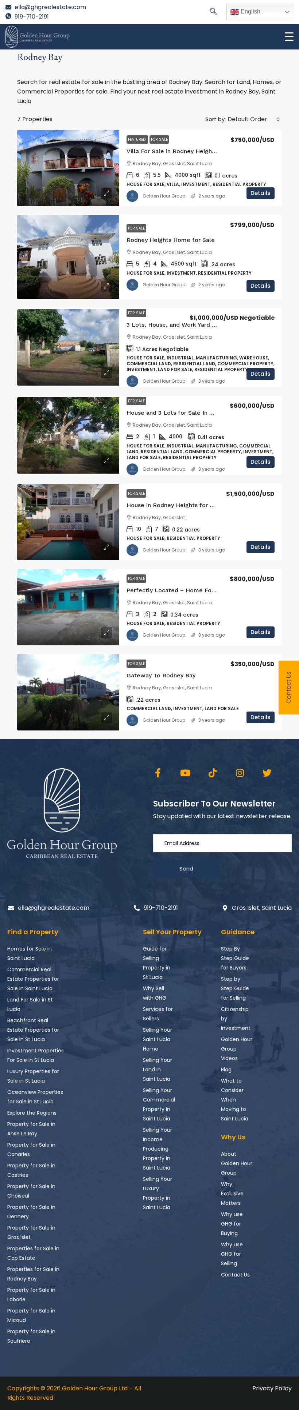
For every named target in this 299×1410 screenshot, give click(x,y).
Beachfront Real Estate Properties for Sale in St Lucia (33, 1030)
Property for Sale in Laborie (31, 1294)
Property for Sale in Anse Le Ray (31, 1128)
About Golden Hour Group (236, 1163)
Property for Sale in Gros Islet (31, 1232)
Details (261, 193)
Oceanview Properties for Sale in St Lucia (35, 1096)
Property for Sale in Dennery (31, 1211)
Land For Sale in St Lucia (30, 1004)
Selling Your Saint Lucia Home (157, 1039)
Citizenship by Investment (236, 1018)
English (249, 11)
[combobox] (253, 119)
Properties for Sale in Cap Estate (33, 1253)
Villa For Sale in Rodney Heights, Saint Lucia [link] (189, 151)
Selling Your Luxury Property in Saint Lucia (157, 1193)
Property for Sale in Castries (31, 1170)
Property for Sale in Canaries (31, 1149)
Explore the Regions (32, 1112)
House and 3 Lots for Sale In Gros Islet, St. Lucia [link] (196, 412)
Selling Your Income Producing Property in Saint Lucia (157, 1148)
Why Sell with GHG (154, 993)
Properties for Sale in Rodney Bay (33, 1274)
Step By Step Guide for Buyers (235, 958)
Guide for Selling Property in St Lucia (156, 963)
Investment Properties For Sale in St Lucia (35, 1055)
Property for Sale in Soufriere (31, 1336)
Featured (137, 139)
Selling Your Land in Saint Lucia (157, 1069)
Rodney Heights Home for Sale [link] (171, 239)
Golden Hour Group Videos (236, 1049)
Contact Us (235, 1274)
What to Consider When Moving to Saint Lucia (234, 1099)
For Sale (159, 139)
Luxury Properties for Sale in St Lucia (33, 1076)
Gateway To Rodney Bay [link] (161, 675)
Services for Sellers (158, 1013)
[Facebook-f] (157, 772)
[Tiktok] (212, 772)
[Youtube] (185, 772)
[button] (213, 12)
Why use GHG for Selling (232, 1254)
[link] (68, 168)
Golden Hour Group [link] (164, 196)
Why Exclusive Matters (232, 1193)
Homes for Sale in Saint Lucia (29, 953)
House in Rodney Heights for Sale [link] (174, 505)
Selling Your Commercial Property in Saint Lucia (159, 1104)
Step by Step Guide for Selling (235, 988)
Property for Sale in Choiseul (31, 1191)
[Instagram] (239, 772)
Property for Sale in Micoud (31, 1315)
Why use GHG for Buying (232, 1224)
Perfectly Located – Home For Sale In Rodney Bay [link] (198, 590)
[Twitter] (267, 772)
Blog (226, 1069)
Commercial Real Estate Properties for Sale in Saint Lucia (33, 979)
